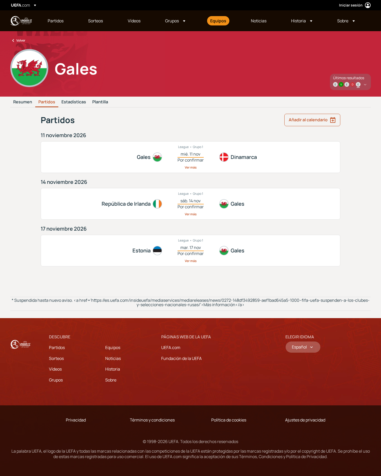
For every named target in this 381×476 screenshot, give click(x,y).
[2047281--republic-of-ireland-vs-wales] (190, 204)
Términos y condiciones (152, 420)
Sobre (110, 380)
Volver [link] (20, 40)
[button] (175, 21)
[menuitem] (61, 21)
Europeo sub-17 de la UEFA (21, 21)
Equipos (112, 347)
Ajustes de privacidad (305, 420)
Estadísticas (73, 102)
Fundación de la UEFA (181, 358)
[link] (55, 21)
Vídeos (55, 369)
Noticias (113, 358)
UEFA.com (170, 347)
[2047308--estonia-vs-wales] (190, 250)
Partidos (46, 102)
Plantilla (100, 102)
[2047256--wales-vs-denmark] (190, 157)
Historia (112, 369)
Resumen (22, 102)
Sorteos (56, 358)
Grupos (56, 380)
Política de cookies (228, 420)
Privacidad (76, 420)
